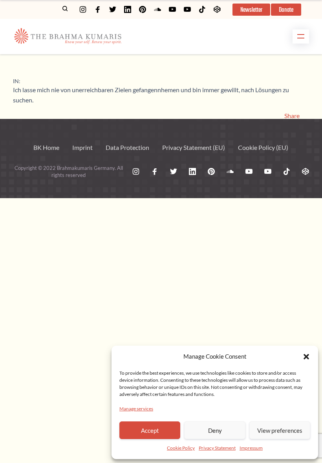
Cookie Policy (181, 448)
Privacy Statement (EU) (193, 147)
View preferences (279, 430)
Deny (215, 430)
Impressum (251, 448)
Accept (150, 430)
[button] (306, 357)
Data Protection (127, 147)
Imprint (82, 147)
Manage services (136, 409)
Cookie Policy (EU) (263, 147)
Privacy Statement (217, 448)
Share (292, 116)
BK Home (46, 147)
